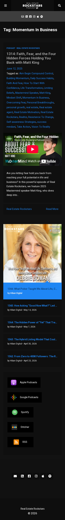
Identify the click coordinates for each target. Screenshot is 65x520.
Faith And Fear (15, 83)
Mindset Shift (14, 97)
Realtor (23, 117)
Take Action (23, 126)
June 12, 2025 (14, 68)
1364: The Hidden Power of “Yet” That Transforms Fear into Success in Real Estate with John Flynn (32, 322)
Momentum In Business (36, 97)
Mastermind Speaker (26, 92)
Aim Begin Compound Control (36, 73)
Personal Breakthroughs (40, 102)
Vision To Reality (41, 126)
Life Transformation (32, 88)
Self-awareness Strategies (21, 122)
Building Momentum (18, 78)
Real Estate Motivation (27, 112)
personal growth (16, 107)
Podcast (11, 48)
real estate (32, 107)
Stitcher (25, 426)
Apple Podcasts (28, 382)
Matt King (45, 92)
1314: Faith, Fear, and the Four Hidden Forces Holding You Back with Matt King (31, 58)
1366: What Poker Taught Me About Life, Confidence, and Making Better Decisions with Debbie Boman (32, 288)
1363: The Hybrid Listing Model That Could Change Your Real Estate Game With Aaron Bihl (32, 339)
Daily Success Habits (42, 78)
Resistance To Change (40, 117)
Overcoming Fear (16, 102)
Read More (52, 209)
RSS (25, 441)
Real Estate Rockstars (28, 48)
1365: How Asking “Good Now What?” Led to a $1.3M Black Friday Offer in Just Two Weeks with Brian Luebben (32, 305)
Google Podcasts (29, 397)
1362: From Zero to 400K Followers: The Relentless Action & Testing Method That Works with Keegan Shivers (32, 356)
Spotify (25, 412)
